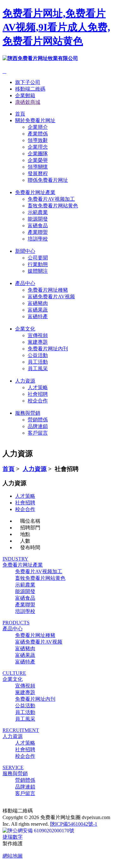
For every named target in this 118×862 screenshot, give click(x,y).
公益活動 (38, 355)
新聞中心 (25, 251)
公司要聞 (38, 257)
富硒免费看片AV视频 (51, 296)
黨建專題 (38, 342)
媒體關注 (38, 271)
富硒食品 (38, 225)
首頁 (20, 113)
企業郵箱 (25, 95)
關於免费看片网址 (35, 120)
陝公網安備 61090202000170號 (41, 830)
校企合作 (38, 400)
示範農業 (38, 212)
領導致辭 (38, 140)
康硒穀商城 (27, 102)
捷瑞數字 (13, 837)
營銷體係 (38, 419)
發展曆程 (38, 173)
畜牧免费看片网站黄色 (53, 205)
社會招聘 (38, 394)
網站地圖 (13, 856)
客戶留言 (38, 433)
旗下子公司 (27, 82)
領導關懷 (38, 166)
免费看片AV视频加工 (51, 199)
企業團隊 (38, 153)
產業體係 (38, 133)
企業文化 (25, 328)
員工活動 (38, 362)
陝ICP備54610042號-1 (73, 824)
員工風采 (38, 368)
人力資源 (25, 380)
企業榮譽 (38, 160)
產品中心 (25, 283)
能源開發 (38, 219)
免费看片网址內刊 (48, 348)
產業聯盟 (38, 232)
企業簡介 (38, 127)
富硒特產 (38, 316)
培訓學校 (38, 238)
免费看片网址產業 (35, 192)
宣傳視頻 (38, 335)
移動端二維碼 (30, 89)
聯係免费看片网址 (48, 180)
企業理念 (38, 147)
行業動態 (38, 264)
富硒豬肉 (38, 303)
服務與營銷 (27, 413)
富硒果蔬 (38, 309)
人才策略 (38, 387)
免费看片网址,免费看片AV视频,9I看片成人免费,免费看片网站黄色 (56, 27)
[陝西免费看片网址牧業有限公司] (40, 58)
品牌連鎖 (38, 426)
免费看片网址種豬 (48, 290)
